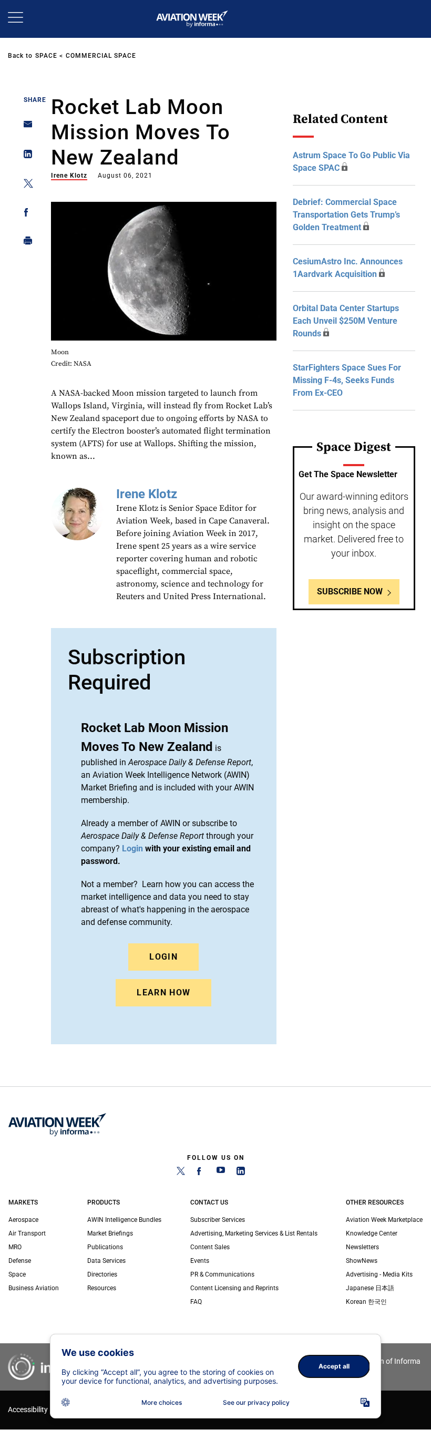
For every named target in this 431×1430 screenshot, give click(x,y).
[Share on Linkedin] (25, 156)
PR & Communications (222, 1274)
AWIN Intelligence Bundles (124, 1219)
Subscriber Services (217, 1219)
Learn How (163, 992)
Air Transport (27, 1233)
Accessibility (28, 1409)
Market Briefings (110, 1233)
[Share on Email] (25, 127)
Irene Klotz (69, 175)
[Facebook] (201, 1173)
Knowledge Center (371, 1233)
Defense (19, 1260)
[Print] (25, 243)
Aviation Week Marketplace (384, 1219)
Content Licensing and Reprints (234, 1288)
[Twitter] (181, 1173)
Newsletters (362, 1247)
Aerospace (23, 1219)
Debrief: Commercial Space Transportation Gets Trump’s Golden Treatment (346, 214)
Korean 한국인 (366, 1301)
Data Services (106, 1260)
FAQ (196, 1301)
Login (163, 957)
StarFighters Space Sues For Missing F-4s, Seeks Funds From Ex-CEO (347, 380)
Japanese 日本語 (370, 1288)
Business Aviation (33, 1288)
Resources (101, 1288)
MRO (15, 1247)
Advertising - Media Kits (379, 1274)
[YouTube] (221, 1173)
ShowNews (361, 1260)
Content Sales (210, 1247)
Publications (105, 1247)
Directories (102, 1274)
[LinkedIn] (241, 1173)
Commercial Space (101, 55)
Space (46, 55)
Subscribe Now (350, 591)
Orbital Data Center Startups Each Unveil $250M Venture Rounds (346, 320)
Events (199, 1260)
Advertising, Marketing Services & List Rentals (253, 1233)
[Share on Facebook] (25, 214)
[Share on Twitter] (25, 185)
